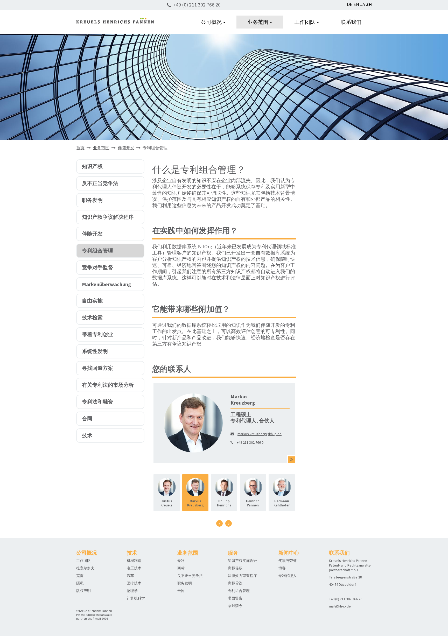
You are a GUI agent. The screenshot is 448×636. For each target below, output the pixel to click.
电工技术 (134, 568)
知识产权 (92, 166)
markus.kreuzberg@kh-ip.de (259, 434)
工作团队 (305, 22)
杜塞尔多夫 (85, 568)
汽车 (130, 575)
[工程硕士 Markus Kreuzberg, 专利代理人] (291, 459)
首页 (80, 147)
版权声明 (83, 590)
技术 (87, 435)
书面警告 (235, 598)
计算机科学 (136, 598)
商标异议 (235, 583)
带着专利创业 (97, 334)
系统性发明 (95, 351)
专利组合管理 (97, 250)
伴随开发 (126, 147)
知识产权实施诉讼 (242, 560)
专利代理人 (287, 575)
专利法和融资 (97, 401)
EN (356, 4)
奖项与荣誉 (287, 560)
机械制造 (134, 560)
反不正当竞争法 (100, 183)
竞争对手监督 (97, 267)
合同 (87, 418)
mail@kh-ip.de (340, 606)
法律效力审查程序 (242, 575)
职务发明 (92, 200)
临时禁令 (235, 605)
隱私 (79, 583)
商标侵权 (235, 568)
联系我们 (351, 22)
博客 (282, 568)
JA (362, 4)
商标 (181, 568)
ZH (369, 4)
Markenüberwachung (106, 284)
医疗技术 (134, 583)
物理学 (132, 590)
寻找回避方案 (97, 368)
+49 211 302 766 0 (250, 442)
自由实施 (92, 300)
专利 (181, 560)
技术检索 (92, 317)
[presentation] (219, 523)
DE (349, 4)
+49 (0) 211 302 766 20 (197, 4)
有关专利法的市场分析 (108, 384)
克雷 (79, 575)
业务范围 (258, 22)
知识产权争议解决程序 (108, 217)
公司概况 (212, 22)
